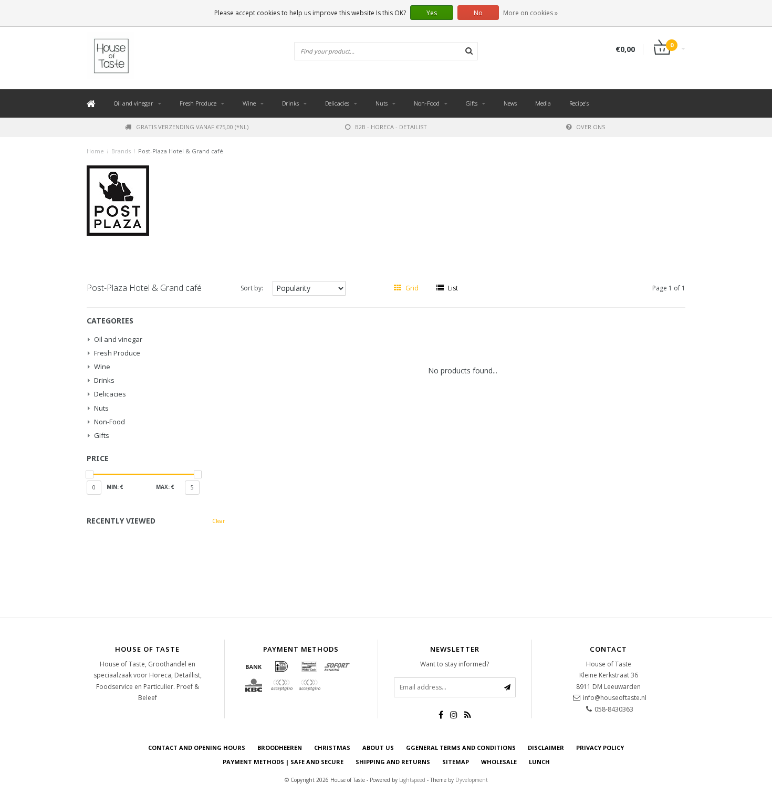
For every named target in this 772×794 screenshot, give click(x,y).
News (510, 103)
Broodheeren (279, 747)
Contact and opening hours (196, 747)
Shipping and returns (393, 762)
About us (378, 747)
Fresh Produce (198, 103)
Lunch (539, 762)
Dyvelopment (471, 779)
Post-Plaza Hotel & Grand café (180, 151)
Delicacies (337, 103)
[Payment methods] (254, 666)
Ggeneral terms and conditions (461, 747)
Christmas (332, 747)
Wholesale (499, 762)
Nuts (381, 103)
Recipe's (579, 103)
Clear (218, 521)
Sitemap (455, 762)
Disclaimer (546, 747)
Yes (431, 12)
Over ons (590, 127)
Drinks (290, 103)
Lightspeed (412, 779)
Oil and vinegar (133, 103)
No (478, 12)
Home (95, 151)
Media (543, 103)
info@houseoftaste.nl (614, 697)
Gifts (471, 103)
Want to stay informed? (454, 664)
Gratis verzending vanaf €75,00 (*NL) (192, 127)
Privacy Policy (600, 747)
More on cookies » (530, 12)
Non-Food (427, 103)
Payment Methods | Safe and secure (283, 762)
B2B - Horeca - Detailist (391, 127)
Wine (249, 103)
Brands (121, 151)
